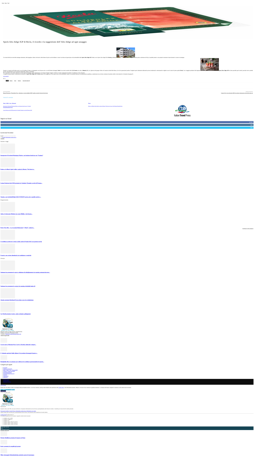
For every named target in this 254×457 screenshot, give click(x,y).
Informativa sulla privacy (21, 411)
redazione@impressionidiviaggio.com (13, 334)
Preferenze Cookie (7, 381)
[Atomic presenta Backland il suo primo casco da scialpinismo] (8, 297)
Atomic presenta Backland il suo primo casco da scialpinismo (17, 300)
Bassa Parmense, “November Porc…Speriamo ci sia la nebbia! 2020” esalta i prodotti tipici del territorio (25, 93)
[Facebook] (16, 85)
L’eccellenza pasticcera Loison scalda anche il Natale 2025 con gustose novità (21, 241)
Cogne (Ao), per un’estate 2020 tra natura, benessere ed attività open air (237, 93)
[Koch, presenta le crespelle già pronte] (4, 444)
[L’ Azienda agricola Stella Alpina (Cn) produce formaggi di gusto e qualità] (4, 350)
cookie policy (61, 387)
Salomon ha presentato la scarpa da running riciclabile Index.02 (18, 286)
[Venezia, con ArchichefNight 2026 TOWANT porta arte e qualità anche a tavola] (8, 194)
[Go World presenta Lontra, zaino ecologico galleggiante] (8, 311)
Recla (15, 80)
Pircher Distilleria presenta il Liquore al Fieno (13, 438)
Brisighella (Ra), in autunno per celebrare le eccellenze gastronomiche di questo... (22, 361)
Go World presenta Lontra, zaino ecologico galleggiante (16, 314)
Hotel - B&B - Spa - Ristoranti (9, 103)
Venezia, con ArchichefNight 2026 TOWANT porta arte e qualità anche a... (21, 197)
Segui (251, 124)
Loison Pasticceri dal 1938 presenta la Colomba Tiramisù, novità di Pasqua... (21, 183)
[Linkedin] (26, 85)
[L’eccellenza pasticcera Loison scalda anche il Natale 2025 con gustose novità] (8, 239)
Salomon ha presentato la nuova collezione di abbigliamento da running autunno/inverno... (25, 272)
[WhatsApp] (31, 85)
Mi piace (251, 122)
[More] (41, 85)
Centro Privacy (12, 411)
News (6, 3)
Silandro (19, 80)
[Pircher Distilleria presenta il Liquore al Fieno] (4, 435)
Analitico (7, 411)
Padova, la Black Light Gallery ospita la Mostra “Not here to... (18, 169)
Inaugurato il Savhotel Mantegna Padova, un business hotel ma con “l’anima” (22, 155)
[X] (21, 85)
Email (2, 135)
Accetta (2, 389)
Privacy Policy (6, 379)
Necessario (3, 411)
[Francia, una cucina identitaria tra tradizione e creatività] (8, 253)
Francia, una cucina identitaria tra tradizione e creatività (16, 255)
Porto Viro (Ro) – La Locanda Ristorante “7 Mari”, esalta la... (17, 227)
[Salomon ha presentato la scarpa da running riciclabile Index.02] (8, 283)
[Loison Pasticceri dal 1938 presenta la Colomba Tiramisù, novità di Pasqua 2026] (8, 180)
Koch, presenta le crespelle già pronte (11, 446)
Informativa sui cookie (31, 411)
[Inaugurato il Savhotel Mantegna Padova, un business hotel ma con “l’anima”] (8, 153)
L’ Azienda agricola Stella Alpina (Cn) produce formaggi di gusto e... (19, 353)
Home (3, 3)
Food (8, 3)
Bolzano (11, 80)
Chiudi (13, 389)
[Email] (36, 85)
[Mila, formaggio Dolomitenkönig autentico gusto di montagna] (4, 452)
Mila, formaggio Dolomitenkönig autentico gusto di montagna (17, 455)
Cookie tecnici (4, 414)
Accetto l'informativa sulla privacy (9, 137)
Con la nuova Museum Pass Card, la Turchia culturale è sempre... (18, 344)
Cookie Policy (6, 380)
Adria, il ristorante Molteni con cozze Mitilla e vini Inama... (16, 214)
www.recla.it (6, 76)
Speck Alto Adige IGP (26, 80)
